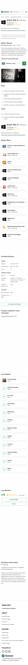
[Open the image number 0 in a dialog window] (13, 75)
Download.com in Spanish (8, 624)
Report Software (15, 304)
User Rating (10, 24)
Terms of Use (5, 635)
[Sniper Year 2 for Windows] (3, 22)
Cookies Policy (5, 637)
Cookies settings (6, 643)
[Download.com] (5, 12)
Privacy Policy (5, 632)
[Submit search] (11, 12)
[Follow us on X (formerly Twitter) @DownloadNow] (6, 651)
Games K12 (5, 564)
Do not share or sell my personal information (12, 640)
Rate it (14, 504)
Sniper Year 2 (16, 20)
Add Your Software (6, 619)
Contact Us (4, 621)
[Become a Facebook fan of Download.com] (3, 651)
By (10, 23)
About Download (6, 616)
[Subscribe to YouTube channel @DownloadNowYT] (9, 651)
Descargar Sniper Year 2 (7, 316)
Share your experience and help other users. (13, 30)
